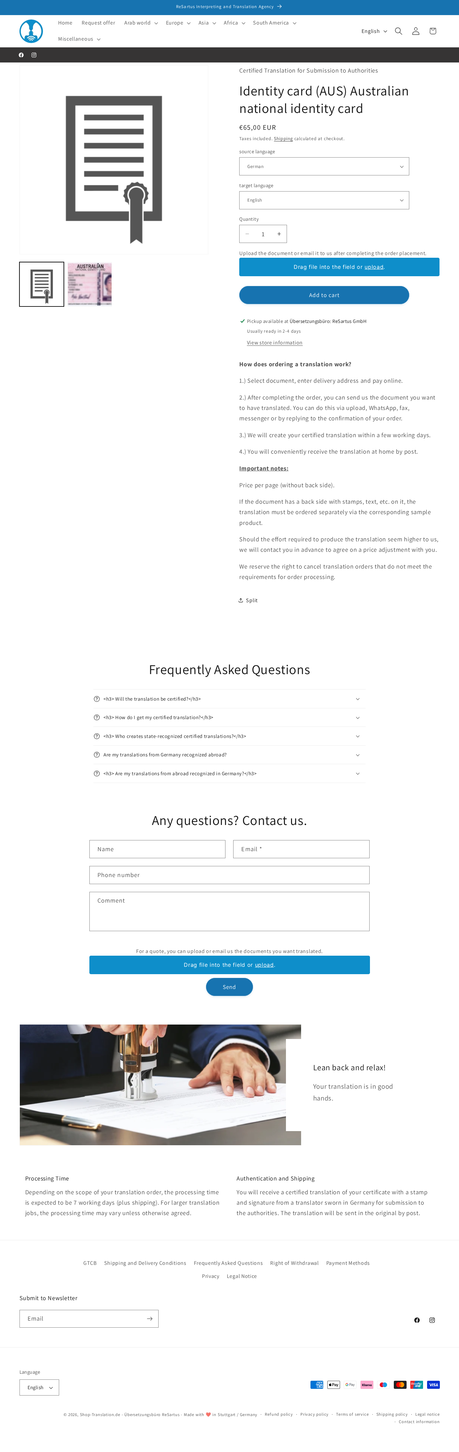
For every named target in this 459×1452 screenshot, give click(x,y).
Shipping (283, 138)
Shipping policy (392, 1414)
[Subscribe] (149, 1319)
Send (230, 987)
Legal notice (427, 1414)
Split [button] (251, 600)
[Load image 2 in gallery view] (90, 284)
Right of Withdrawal (294, 1263)
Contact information (419, 1421)
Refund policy (279, 1414)
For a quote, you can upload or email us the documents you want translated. (229, 951)
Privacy (210, 1276)
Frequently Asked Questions (228, 1263)
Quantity (249, 219)
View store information (275, 342)
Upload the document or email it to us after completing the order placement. (333, 253)
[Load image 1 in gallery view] (41, 284)
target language (256, 185)
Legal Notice (242, 1276)
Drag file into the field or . (339, 267)
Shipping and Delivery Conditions (145, 1263)
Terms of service (352, 1414)
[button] (140, 23)
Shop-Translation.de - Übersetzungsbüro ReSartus (130, 1414)
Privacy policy (314, 1414)
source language (257, 151)
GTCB (90, 1263)
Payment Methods (348, 1263)
